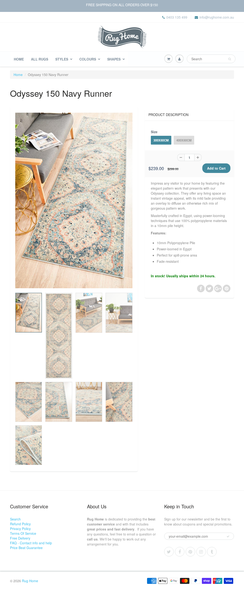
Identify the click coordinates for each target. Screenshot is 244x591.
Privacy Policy (20, 528)
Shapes (114, 59)
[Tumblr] (212, 551)
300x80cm (161, 140)
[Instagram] (201, 551)
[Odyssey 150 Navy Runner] (74, 200)
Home (19, 59)
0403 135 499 (176, 17)
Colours (87, 59)
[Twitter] (169, 551)
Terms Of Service (23, 533)
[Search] (229, 59)
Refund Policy (20, 523)
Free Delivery (20, 538)
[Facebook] (179, 551)
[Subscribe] (228, 536)
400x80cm (184, 140)
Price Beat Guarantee (26, 547)
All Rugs (39, 59)
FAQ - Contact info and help (31, 542)
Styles (61, 59)
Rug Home (30, 580)
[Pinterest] (190, 551)
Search (15, 519)
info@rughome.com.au (216, 17)
